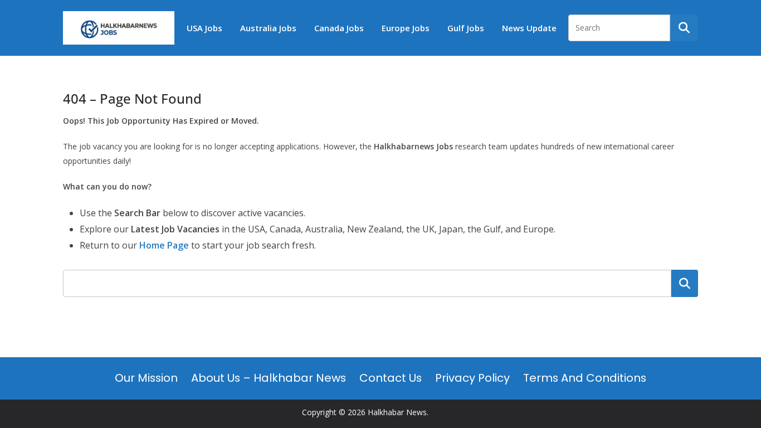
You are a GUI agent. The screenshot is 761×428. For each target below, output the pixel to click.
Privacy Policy (472, 378)
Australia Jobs (268, 27)
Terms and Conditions (584, 378)
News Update (529, 27)
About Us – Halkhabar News (268, 378)
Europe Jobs (406, 27)
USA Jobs (204, 27)
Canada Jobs (339, 27)
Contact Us (390, 378)
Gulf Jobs (465, 27)
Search (684, 283)
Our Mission (146, 378)
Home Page (164, 245)
